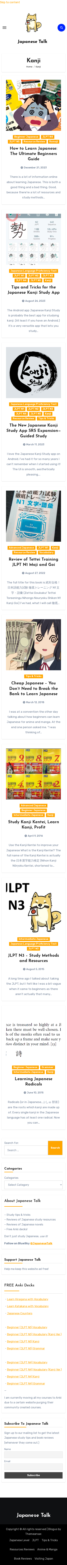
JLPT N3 (48, 275)
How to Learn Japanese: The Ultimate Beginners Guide (33, 154)
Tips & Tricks (46, 418)
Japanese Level (19, 1540)
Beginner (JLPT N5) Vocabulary (27, 1327)
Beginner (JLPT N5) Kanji (23, 1341)
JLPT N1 (19, 275)
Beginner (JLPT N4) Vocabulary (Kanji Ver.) (34, 1369)
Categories (11, 1177)
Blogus (52, 1529)
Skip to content (10, 2)
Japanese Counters (19, 1313)
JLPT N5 (14, 141)
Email (7, 1461)
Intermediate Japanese (28, 815)
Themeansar (33, 1534)
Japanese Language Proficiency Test (33, 270)
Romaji (53, 141)
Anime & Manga (47, 1549)
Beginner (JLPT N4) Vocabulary (27, 1362)
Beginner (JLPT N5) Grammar (26, 1348)
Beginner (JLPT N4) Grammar (26, 1383)
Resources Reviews (22, 1549)
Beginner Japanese (26, 136)
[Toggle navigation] (4, 28)
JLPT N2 (33, 275)
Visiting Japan (44, 1558)
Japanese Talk (32, 42)
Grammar (48, 1067)
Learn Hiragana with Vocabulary (27, 1299)
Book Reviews (23, 1558)
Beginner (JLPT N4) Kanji (23, 1376)
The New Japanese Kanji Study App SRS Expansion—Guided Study (33, 431)
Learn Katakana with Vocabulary (28, 1306)
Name (7, 1449)
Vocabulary (46, 552)
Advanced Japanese (21, 547)
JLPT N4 (47, 136)
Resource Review (34, 141)
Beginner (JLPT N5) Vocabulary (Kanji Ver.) (34, 1334)
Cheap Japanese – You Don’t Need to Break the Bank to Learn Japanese (33, 688)
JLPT (35, 1540)
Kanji (48, 280)
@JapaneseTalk (41, 1243)
